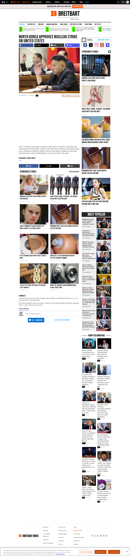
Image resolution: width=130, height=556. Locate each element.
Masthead (45, 527)
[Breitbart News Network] (84, 40)
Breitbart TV (24, 95)
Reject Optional (100, 552)
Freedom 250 (31, 24)
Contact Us (61, 541)
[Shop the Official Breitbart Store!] (104, 40)
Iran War (40, 24)
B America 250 (36, 2)
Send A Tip (76, 541)
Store (75, 527)
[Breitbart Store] (87, 2)
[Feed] (106, 535)
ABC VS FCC (98, 24)
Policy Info (46, 539)
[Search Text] (118, 2)
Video (81, 2)
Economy (66, 2)
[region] (65, 552)
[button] (4, 2)
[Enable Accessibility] (128, 2)
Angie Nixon (63, 24)
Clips (20, 161)
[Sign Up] (77, 6)
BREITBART (68, 13)
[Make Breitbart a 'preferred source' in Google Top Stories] (71, 96)
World (73, 2)
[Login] (123, 2)
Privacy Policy (62, 530)
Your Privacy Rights (86, 552)
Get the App (77, 534)
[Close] (127, 551)
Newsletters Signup (79, 537)
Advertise (61, 537)
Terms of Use (62, 527)
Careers (60, 544)
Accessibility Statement (46, 535)
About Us (45, 530)
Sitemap (76, 544)
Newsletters (26, 2)
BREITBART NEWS (30, 536)
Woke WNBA (88, 24)
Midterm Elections (76, 24)
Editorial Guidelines (48, 543)
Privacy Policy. (60, 554)
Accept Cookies (114, 552)
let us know (74, 298)
